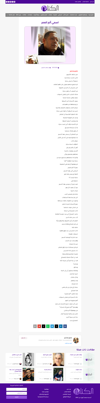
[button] (65, 326)
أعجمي (60, 15)
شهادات (30, 15)
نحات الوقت (79, 369)
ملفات (50, 15)
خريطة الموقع (67, 397)
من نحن (92, 1)
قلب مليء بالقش (16, 355)
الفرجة (55, 15)
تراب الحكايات (73, 15)
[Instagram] (8, 2)
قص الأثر (65, 15)
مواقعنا (46, 389)
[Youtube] (10, 2)
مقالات (24, 15)
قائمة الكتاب (85, 1)
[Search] (6, 2)
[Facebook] (14, 2)
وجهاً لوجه (36, 15)
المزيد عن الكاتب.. (68, 343)
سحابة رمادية (48, 369)
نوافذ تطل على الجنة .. (75, 355)
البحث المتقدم (67, 394)
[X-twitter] (12, 2)
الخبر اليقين (44, 15)
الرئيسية (91, 15)
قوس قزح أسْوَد (47, 355)
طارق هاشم (68, 338)
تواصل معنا (78, 1)
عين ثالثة (18, 15)
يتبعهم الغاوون (82, 15)
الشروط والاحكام (44, 394)
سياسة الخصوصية (43, 397)
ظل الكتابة (12, 15)
